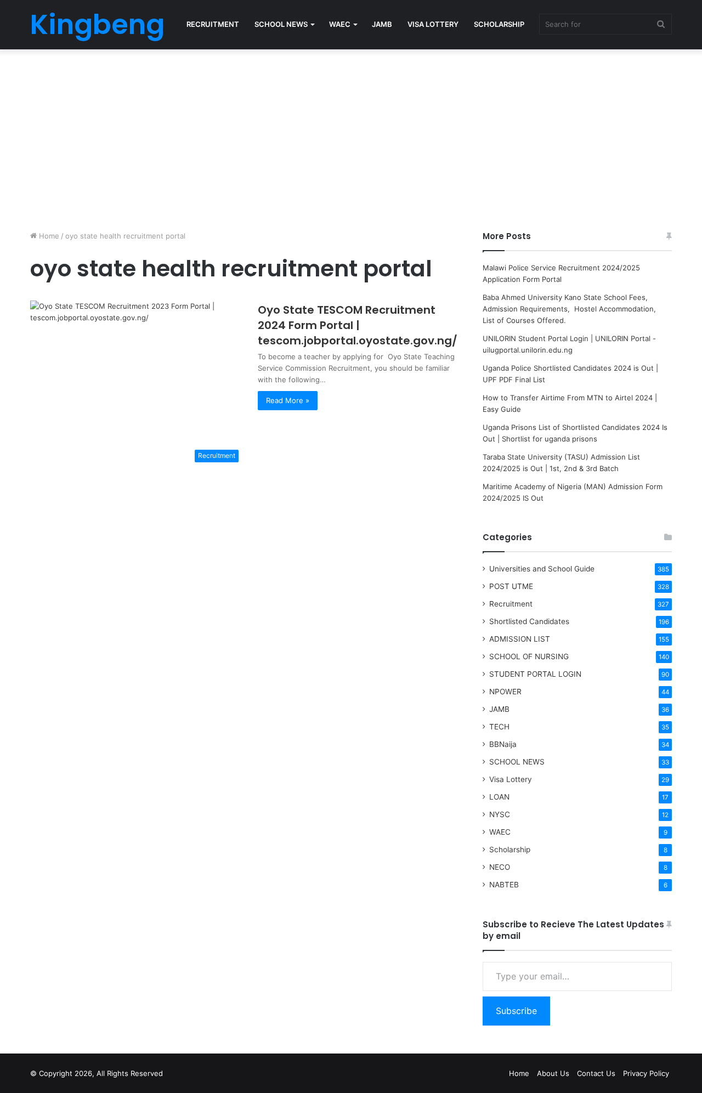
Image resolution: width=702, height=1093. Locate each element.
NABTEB (504, 884)
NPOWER (505, 691)
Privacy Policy (646, 1073)
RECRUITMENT (212, 24)
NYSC (499, 814)
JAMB (382, 24)
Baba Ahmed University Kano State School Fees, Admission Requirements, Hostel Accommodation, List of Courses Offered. (570, 309)
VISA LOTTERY (432, 24)
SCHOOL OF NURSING (529, 656)
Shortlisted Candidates (529, 621)
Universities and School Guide (542, 568)
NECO (499, 867)
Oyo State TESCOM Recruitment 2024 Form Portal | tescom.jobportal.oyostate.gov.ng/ (357, 325)
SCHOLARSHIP (499, 24)
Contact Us (596, 1073)
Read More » (287, 400)
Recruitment (511, 603)
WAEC (339, 24)
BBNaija (503, 744)
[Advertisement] (351, 137)
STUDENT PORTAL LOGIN (535, 674)
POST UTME (511, 586)
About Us (553, 1073)
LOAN (499, 796)
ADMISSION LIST (519, 639)
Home (48, 235)
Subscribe (516, 1010)
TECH (499, 726)
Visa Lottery (510, 779)
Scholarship (509, 849)
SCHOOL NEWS (281, 24)
